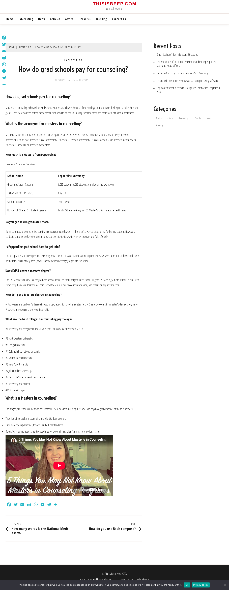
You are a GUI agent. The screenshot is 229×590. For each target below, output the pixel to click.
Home (9, 19)
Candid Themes (142, 580)
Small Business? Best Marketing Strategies (177, 55)
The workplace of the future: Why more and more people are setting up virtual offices (186, 64)
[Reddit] (4, 57)
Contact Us (119, 19)
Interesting (25, 19)
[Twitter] (4, 44)
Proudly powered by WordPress (95, 580)
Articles (55, 19)
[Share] (4, 84)
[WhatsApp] (4, 64)
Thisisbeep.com (114, 3)
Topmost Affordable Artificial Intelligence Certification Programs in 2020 (188, 90)
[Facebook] (4, 37)
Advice (69, 19)
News (41, 19)
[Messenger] (4, 71)
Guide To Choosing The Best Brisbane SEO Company (182, 73)
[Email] (4, 51)
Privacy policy (200, 584)
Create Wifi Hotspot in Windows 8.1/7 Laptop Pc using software (187, 81)
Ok (186, 584)
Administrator (82, 80)
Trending (101, 19)
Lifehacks (84, 19)
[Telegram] (4, 77)
